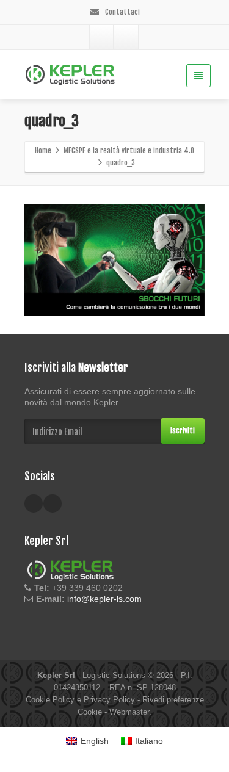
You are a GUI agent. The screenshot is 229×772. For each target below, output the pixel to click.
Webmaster (129, 711)
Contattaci (121, 11)
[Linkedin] (102, 37)
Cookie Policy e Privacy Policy (80, 699)
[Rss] (126, 37)
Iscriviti (182, 430)
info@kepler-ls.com (104, 599)
